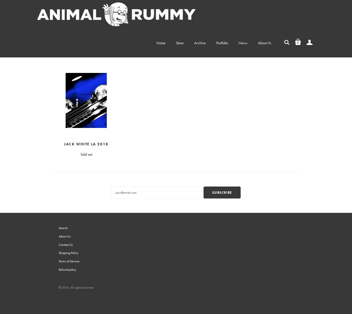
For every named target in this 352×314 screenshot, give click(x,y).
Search (63, 228)
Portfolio (222, 42)
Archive (200, 42)
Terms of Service (69, 261)
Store (180, 42)
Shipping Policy (68, 253)
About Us (264, 42)
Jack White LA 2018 (86, 144)
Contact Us (66, 244)
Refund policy (67, 269)
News (242, 42)
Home (160, 42)
